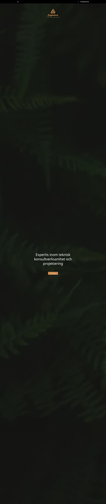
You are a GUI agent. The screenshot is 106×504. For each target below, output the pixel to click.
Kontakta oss (53, 273)
